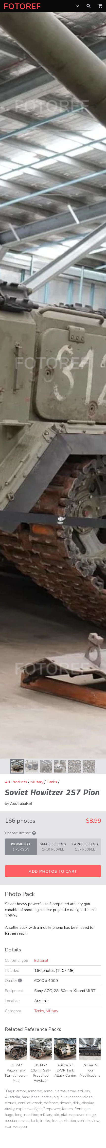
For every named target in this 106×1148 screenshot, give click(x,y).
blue (64, 1097)
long (18, 1114)
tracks (45, 1120)
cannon (76, 1097)
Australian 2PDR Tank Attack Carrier (65, 1070)
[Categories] (77, 6)
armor (21, 1091)
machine (31, 1114)
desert (65, 1103)
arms (61, 1091)
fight (38, 1109)
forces (67, 1109)
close (88, 1097)
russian (11, 1120)
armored (35, 1091)
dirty (76, 1103)
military (46, 1114)
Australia (12, 1097)
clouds (10, 1103)
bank (26, 1097)
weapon (20, 1126)
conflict (24, 1103)
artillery (83, 1091)
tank (34, 1120)
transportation (64, 1120)
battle (46, 1097)
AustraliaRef (21, 803)
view (95, 1120)
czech (37, 1103)
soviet (23, 1120)
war (8, 1126)
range (91, 1114)
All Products (16, 782)
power (79, 1114)
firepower (52, 1109)
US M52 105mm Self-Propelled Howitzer (41, 1073)
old (56, 1114)
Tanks (52, 782)
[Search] (88, 6)
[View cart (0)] (100, 6)
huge (9, 1114)
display (88, 1103)
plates (66, 1114)
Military (36, 782)
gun (87, 1109)
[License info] (34, 833)
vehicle (84, 1120)
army (72, 1091)
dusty (9, 1109)
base (35, 1097)
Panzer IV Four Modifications (90, 1070)
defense (51, 1103)
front (78, 1109)
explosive (24, 1109)
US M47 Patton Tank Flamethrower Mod (16, 1073)
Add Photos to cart (53, 871)
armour (50, 1091)
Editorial (41, 960)
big (56, 1097)
